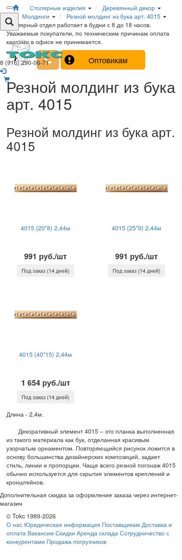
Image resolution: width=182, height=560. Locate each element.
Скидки (65, 533)
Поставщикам (121, 524)
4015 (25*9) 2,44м (136, 228)
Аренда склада (97, 533)
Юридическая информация (62, 524)
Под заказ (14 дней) (45, 270)
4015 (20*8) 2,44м (45, 228)
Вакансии (41, 533)
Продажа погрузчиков (76, 541)
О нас (14, 524)
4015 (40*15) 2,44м (45, 354)
